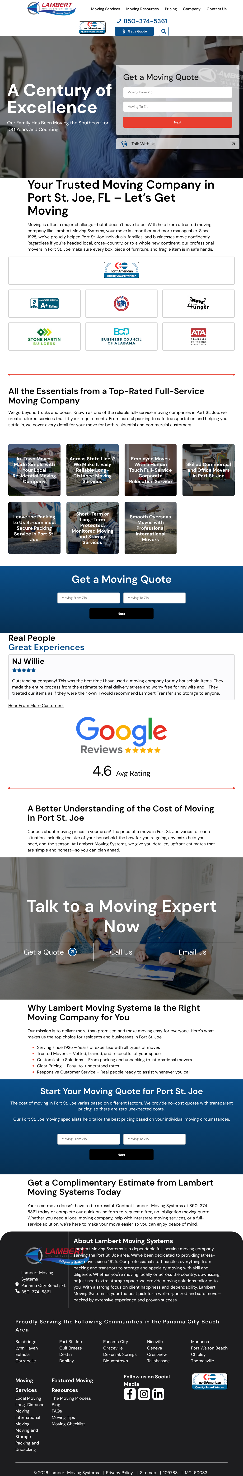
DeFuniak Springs (120, 1354)
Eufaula (22, 1354)
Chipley (198, 1354)
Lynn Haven (26, 1348)
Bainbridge (25, 1342)
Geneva (154, 1348)
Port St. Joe (70, 1342)
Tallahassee (158, 1361)
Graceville (113, 1348)
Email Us (193, 952)
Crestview (157, 1354)
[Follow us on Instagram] (144, 1398)
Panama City (115, 1342)
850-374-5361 (36, 1292)
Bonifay (66, 1361)
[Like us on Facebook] (130, 1398)
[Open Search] (164, 31)
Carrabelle (25, 1361)
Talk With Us (143, 144)
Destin (65, 1354)
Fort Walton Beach (209, 1348)
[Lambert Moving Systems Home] (50, 8)
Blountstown (115, 1361)
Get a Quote (45, 952)
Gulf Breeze (70, 1348)
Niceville (155, 1342)
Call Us (122, 952)
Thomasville (202, 1361)
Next (178, 122)
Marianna (200, 1342)
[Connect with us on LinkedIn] (158, 1398)
